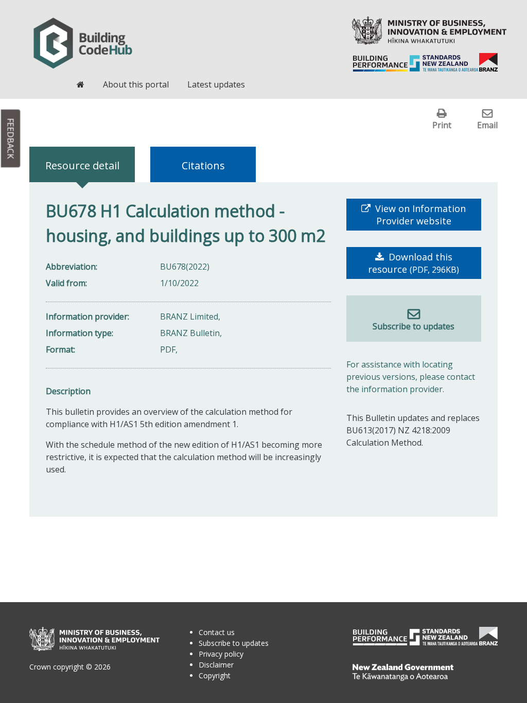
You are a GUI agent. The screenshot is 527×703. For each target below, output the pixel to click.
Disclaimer (216, 665)
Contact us (217, 632)
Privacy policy (221, 654)
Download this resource (413, 263)
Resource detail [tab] (82, 165)
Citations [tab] (203, 165)
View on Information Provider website (419, 214)
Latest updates (216, 84)
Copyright (215, 675)
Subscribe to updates (413, 326)
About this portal (136, 84)
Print (441, 124)
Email (487, 124)
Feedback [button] (10, 138)
